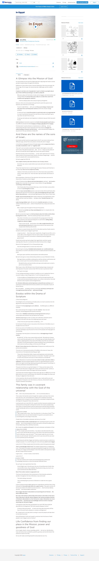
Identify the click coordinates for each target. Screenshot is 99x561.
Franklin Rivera (65, 95)
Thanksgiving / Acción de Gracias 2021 (71, 129)
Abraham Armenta (66, 131)
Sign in (94, 2)
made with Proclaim (50, 39)
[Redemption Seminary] (72, 145)
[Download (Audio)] (53, 63)
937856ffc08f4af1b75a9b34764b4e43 (28, 66)
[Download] (81, 39)
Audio (20, 63)
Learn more (64, 6)
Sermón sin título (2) (67, 111)
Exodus (17, 44)
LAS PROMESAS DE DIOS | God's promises (72, 93)
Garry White (23, 39)
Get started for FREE (82, 2)
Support (82, 555)
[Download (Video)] (53, 66)
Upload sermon (71, 2)
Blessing (25, 47)
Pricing (64, 2)
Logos (24, 555)
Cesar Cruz (64, 113)
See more (80, 22)
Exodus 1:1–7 (19, 47)
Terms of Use (73, 555)
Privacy (65, 555)
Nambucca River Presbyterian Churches (29, 41)
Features (58, 2)
